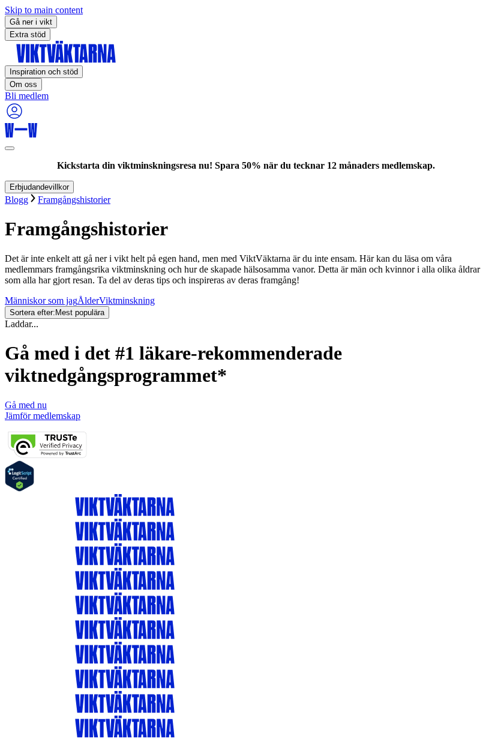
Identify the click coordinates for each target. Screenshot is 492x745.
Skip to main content (44, 10)
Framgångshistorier (74, 200)
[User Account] (14, 117)
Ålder (88, 300)
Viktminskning (127, 300)
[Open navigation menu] (9, 148)
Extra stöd (28, 34)
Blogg (16, 200)
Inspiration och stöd (44, 71)
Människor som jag (41, 300)
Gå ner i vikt (31, 21)
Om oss (23, 84)
